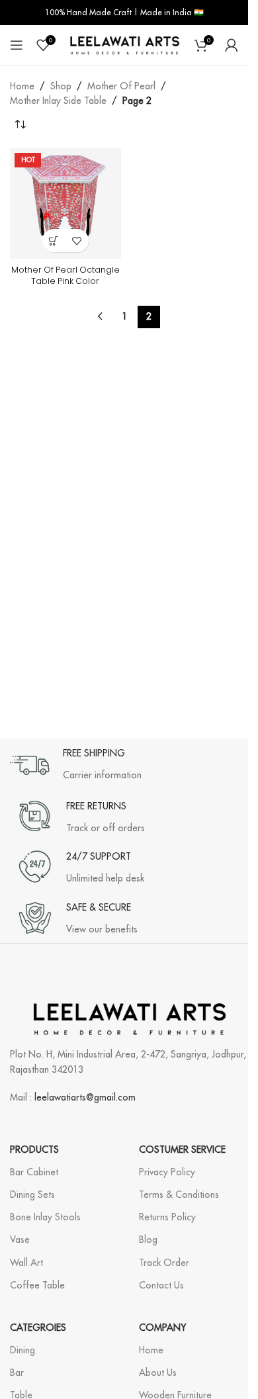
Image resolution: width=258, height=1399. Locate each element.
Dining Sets (32, 1194)
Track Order (164, 1263)
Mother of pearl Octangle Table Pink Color (65, 275)
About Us (158, 1372)
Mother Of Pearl (121, 86)
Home (22, 86)
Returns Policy (167, 1217)
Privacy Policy (167, 1172)
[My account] (231, 45)
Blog (148, 1239)
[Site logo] (124, 44)
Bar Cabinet (34, 1172)
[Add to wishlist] (77, 240)
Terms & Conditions (179, 1194)
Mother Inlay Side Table (58, 101)
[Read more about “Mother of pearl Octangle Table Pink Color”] (53, 240)
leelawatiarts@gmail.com (85, 1097)
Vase (20, 1239)
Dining (22, 1350)
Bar (17, 1372)
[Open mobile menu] (16, 45)
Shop (60, 86)
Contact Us (161, 1285)
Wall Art (26, 1263)
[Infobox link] (76, 765)
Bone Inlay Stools (45, 1217)
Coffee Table (37, 1285)
